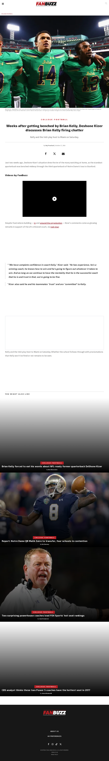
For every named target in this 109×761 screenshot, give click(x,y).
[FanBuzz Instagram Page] (52, 744)
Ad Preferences (55, 736)
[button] (2, 3)
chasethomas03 (47, 693)
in (35, 223)
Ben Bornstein (52, 469)
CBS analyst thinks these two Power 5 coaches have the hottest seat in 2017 (46, 690)
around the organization (51, 223)
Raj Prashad (50, 145)
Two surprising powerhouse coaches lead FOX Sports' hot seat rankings (43, 615)
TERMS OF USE (54, 752)
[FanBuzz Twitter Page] (61, 744)
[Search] (106, 3)
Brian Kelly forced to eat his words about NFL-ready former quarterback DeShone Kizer (52, 466)
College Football (7, 14)
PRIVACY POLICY (54, 754)
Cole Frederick (44, 619)
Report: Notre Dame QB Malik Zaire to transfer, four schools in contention (44, 541)
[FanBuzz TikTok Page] (56, 744)
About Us (54, 731)
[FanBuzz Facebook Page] (48, 744)
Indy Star (54, 226)
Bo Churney (45, 544)
